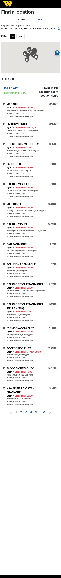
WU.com (11, 88)
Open (20, 36)
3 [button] (26, 412)
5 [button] (36, 412)
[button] (49, 412)
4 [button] (31, 412)
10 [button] (43, 412)
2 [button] (21, 412)
